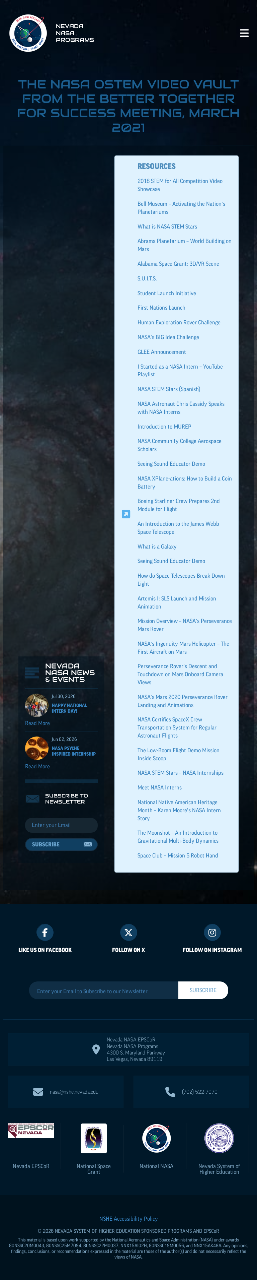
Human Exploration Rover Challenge (179, 322)
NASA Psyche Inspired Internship (74, 751)
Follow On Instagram (212, 950)
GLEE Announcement (162, 352)
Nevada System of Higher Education (219, 1169)
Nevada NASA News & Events (70, 672)
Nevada (31, 1166)
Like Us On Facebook (45, 950)
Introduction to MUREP (164, 427)
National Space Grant (94, 1169)
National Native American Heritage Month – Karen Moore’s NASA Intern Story (179, 810)
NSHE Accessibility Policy (128, 1219)
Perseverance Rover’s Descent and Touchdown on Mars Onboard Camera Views (180, 674)
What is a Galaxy (157, 546)
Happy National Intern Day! (69, 708)
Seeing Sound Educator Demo (171, 464)
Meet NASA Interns (160, 787)
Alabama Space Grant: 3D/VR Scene (178, 264)
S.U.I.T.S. (147, 278)
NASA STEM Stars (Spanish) (169, 389)
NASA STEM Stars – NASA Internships (181, 773)
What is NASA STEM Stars (167, 226)
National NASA (156, 1166)
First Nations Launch (161, 308)
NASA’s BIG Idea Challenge (168, 337)
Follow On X (128, 950)
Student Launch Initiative (167, 293)
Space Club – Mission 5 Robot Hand (178, 855)
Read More (37, 723)
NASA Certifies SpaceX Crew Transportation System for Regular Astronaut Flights (177, 727)
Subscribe (46, 844)
